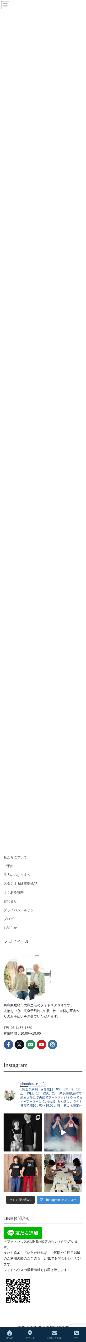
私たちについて (15, 857)
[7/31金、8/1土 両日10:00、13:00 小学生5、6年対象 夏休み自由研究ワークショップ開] (63, 1132)
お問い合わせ (54, 1338)
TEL (76, 1338)
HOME (9, 1338)
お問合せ (10, 901)
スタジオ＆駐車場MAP (21, 883)
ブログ (9, 919)
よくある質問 (14, 892)
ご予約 (9, 866)
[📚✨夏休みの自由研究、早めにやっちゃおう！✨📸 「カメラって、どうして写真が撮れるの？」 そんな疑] (63, 1173)
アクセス (30, 1338)
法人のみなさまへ (17, 875)
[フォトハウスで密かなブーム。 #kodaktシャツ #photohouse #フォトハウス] (23, 1173)
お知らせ (10, 928)
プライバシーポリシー (20, 910)
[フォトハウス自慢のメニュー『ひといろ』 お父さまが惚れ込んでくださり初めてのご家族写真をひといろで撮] (23, 1132)
